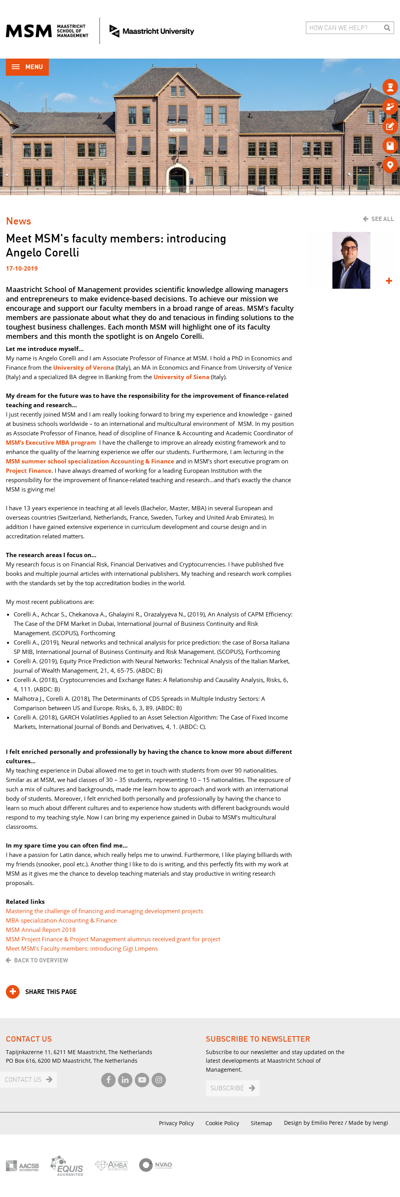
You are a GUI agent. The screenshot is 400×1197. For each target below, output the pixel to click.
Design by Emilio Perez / (316, 1122)
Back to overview (41, 960)
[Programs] (377, 87)
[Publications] (377, 145)
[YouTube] (142, 1080)
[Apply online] (377, 126)
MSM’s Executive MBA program (51, 442)
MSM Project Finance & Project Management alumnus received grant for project (113, 939)
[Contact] (377, 165)
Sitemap (261, 1123)
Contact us (23, 1080)
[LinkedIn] (125, 1080)
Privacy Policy (176, 1123)
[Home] (100, 31)
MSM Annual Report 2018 (41, 929)
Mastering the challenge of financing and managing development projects (104, 911)
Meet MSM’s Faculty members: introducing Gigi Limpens (82, 948)
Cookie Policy (222, 1123)
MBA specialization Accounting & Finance (61, 920)
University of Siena (181, 377)
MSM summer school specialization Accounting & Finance (90, 461)
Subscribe (227, 1088)
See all (382, 219)
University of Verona (83, 367)
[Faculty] (377, 106)
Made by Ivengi (368, 1122)
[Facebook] (108, 1080)
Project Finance (29, 470)
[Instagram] (159, 1080)
